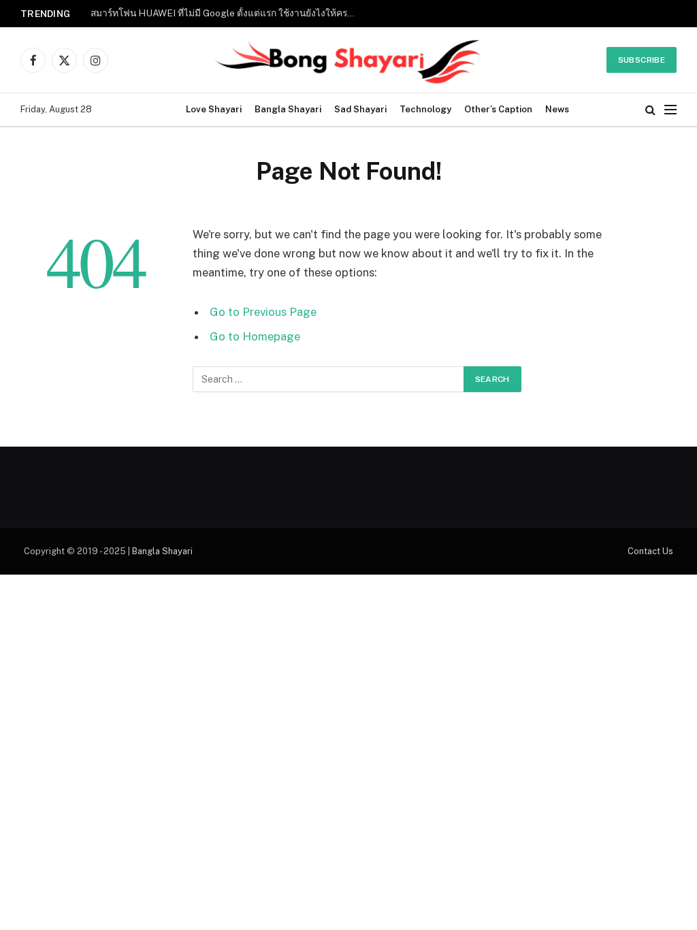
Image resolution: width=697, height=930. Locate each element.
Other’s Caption (498, 109)
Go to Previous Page (263, 312)
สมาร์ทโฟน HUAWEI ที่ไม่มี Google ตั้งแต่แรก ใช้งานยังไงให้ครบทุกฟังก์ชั (227, 12)
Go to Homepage (255, 336)
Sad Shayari (360, 109)
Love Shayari (214, 109)
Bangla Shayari (288, 109)
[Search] (650, 110)
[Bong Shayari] (348, 60)
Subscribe (641, 60)
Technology (425, 109)
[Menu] (670, 110)
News (557, 109)
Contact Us (650, 551)
